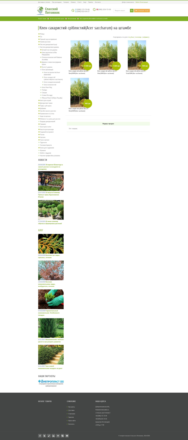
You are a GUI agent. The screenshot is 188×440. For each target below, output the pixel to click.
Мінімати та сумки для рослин (50, 119)
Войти (137, 2)
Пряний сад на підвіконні (48, 39)
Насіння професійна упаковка (50, 155)
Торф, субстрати (45, 106)
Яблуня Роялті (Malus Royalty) (52, 98)
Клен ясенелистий (50, 85)
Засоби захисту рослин (48, 111)
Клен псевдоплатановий (52, 82)
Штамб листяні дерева (49, 50)
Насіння (42, 137)
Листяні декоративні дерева (49, 47)
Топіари (44, 90)
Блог (40, 230)
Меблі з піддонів (45, 153)
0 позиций (142, 10)
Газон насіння (44, 140)
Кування (43, 150)
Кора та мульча (45, 116)
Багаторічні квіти (45, 127)
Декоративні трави (46, 103)
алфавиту (146, 37)
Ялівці (42, 34)
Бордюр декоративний (47, 121)
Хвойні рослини (45, 42)
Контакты (71, 424)
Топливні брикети (46, 145)
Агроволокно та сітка (47, 113)
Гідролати (43, 142)
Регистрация (144, 2)
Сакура (44, 92)
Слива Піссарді (47, 95)
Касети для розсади (47, 129)
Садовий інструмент (47, 132)
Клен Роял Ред (47, 87)
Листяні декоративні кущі (48, 44)
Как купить (71, 407)
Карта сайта (72, 421)
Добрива (43, 108)
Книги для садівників (47, 148)
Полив (42, 134)
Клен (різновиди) (47, 69)
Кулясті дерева (47, 67)
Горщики (43, 124)
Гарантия (71, 417)
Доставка (71, 410)
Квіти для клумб (45, 100)
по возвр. (138, 37)
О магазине (71, 414)
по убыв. (131, 37)
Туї (41, 36)
